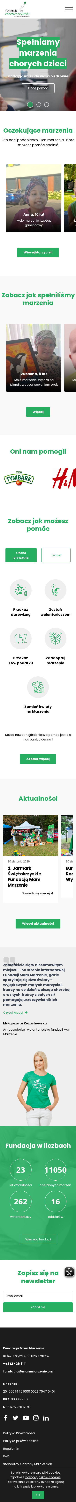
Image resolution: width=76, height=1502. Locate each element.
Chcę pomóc (38, 88)
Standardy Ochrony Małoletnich (27, 1464)
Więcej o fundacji (38, 1239)
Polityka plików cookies (20, 1441)
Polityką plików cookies (43, 1477)
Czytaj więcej (13, 1012)
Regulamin (11, 1448)
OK (38, 1495)
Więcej (38, 412)
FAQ (6, 1456)
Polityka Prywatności (19, 1433)
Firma (56, 555)
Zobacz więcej (38, 759)
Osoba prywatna (21, 555)
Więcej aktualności (38, 923)
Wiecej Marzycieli (38, 252)
